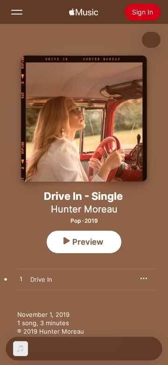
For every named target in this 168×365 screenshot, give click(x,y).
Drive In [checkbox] (41, 279)
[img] (83, 12)
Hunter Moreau (84, 209)
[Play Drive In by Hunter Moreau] (21, 279)
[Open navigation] (17, 12)
